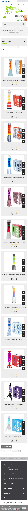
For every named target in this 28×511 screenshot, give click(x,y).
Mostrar (3, 49)
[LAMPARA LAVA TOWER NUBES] (14, 327)
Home (5, 30)
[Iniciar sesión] (3, 4)
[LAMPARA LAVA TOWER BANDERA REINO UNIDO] (14, 359)
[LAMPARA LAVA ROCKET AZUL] (14, 424)
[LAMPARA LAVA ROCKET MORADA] (14, 391)
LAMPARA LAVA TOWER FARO (14, 112)
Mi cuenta (8, 488)
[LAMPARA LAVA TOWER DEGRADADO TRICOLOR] (14, 294)
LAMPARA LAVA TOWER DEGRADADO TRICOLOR (14, 307)
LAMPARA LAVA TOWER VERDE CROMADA (14, 274)
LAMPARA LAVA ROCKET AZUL (13, 436)
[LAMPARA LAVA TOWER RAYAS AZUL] (14, 164)
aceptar (24, 508)
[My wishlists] (7, 4)
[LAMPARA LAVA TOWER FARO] (14, 100)
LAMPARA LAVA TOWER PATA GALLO (14, 145)
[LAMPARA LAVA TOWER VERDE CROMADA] (14, 262)
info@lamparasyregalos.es (16, 478)
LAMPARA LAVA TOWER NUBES (14, 339)
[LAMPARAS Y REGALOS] (14, 10)
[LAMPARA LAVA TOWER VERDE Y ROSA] (14, 229)
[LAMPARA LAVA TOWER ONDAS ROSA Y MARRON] (14, 197)
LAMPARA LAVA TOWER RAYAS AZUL (14, 177)
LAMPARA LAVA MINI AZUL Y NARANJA (14, 80)
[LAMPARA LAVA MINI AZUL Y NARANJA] (14, 67)
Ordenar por (4, 47)
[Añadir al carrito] (23, 98)
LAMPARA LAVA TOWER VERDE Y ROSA (14, 242)
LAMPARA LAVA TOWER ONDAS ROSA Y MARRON (14, 209)
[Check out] (12, 4)
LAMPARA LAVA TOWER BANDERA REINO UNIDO (14, 372)
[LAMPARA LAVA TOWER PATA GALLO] (14, 132)
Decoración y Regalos (16, 30)
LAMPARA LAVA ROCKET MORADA (14, 404)
